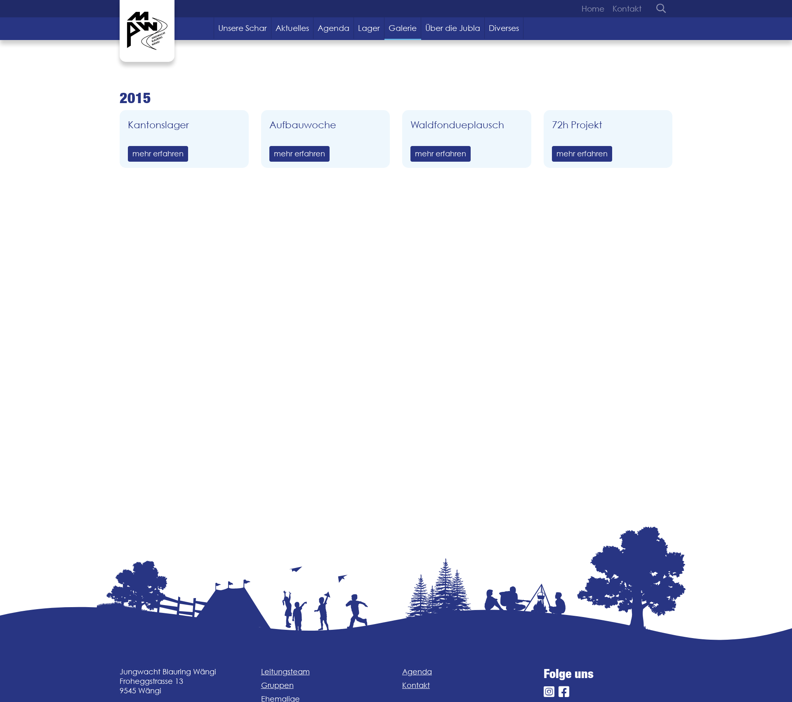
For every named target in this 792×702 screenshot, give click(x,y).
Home (593, 8)
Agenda (333, 28)
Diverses (504, 28)
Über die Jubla (452, 28)
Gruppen (277, 685)
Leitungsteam (285, 671)
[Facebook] (564, 692)
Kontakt (627, 8)
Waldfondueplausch (457, 124)
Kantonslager (158, 124)
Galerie (403, 28)
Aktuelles (292, 28)
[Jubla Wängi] (147, 31)
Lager (369, 28)
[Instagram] (549, 692)
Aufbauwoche (302, 124)
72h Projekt (577, 124)
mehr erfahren (158, 153)
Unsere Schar (242, 28)
